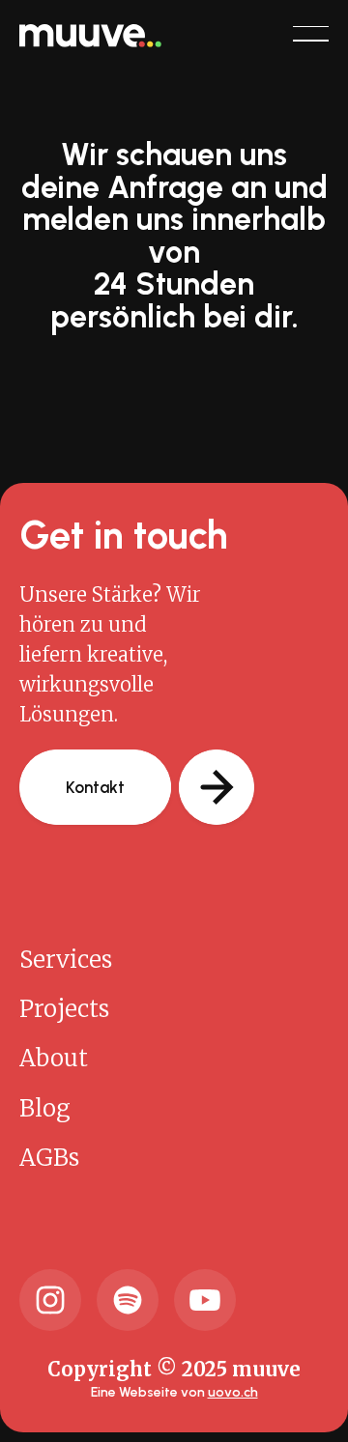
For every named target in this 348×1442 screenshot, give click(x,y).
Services (65, 960)
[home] (90, 33)
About (53, 1058)
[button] (311, 34)
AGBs (49, 1158)
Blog (45, 1108)
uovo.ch (233, 1392)
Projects (64, 1009)
